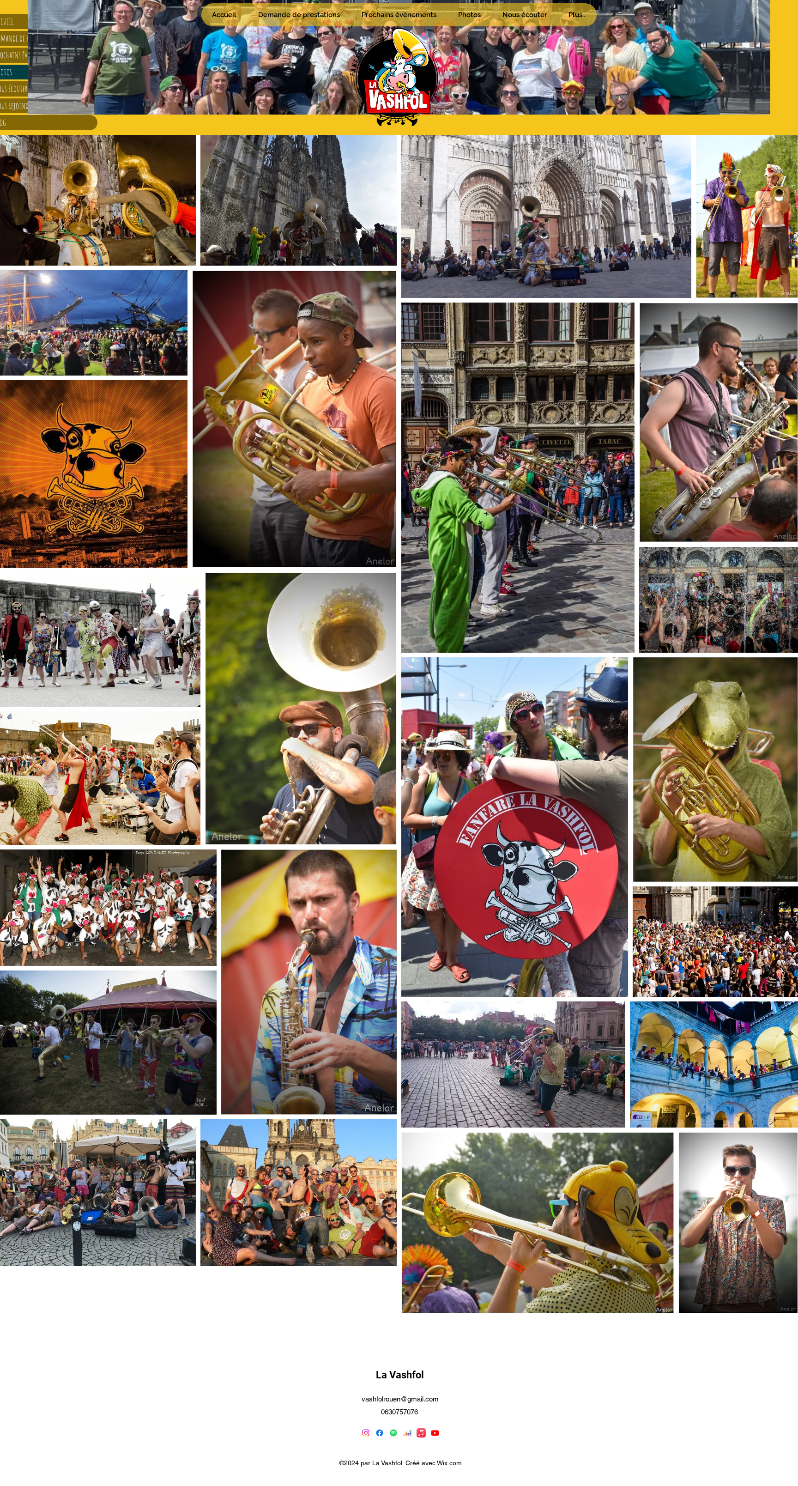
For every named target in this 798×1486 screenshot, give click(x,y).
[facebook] (379, 1432)
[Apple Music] (421, 1432)
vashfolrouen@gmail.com (400, 1399)
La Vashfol (400, 1375)
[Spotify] (393, 1432)
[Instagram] (365, 1432)
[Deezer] (407, 1432)
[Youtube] (435, 1432)
